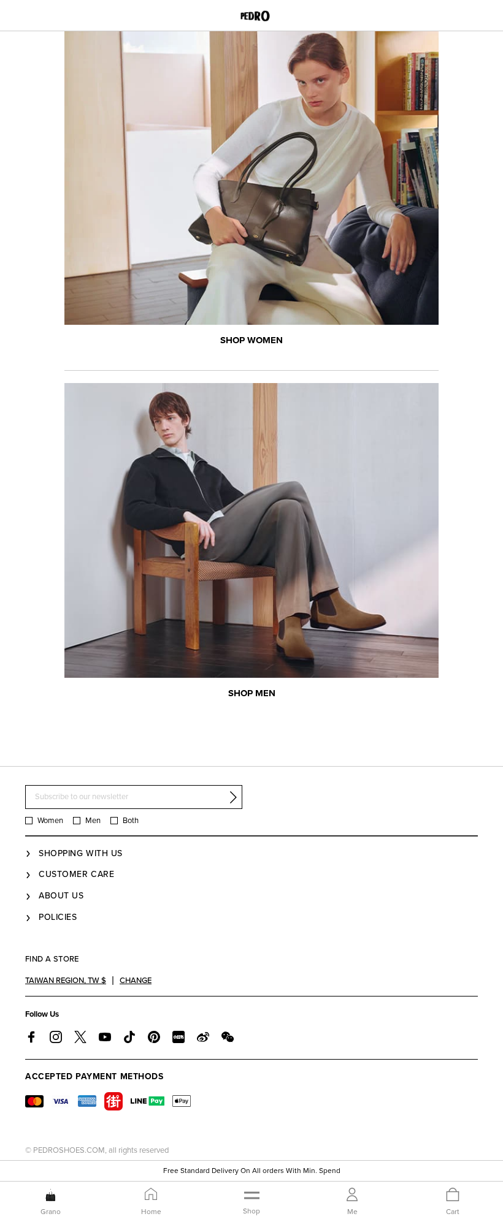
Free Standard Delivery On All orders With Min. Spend (251, 1170)
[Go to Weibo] (203, 1037)
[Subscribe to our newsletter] (233, 797)
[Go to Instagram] (56, 1037)
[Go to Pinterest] (154, 1037)
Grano (50, 1211)
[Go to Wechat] (227, 1037)
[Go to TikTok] (129, 1037)
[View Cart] (452, 1195)
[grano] (50, 1195)
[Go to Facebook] (31, 1037)
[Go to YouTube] (105, 1037)
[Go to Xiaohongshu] (178, 1037)
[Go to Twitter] (80, 1037)
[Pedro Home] (252, 15)
